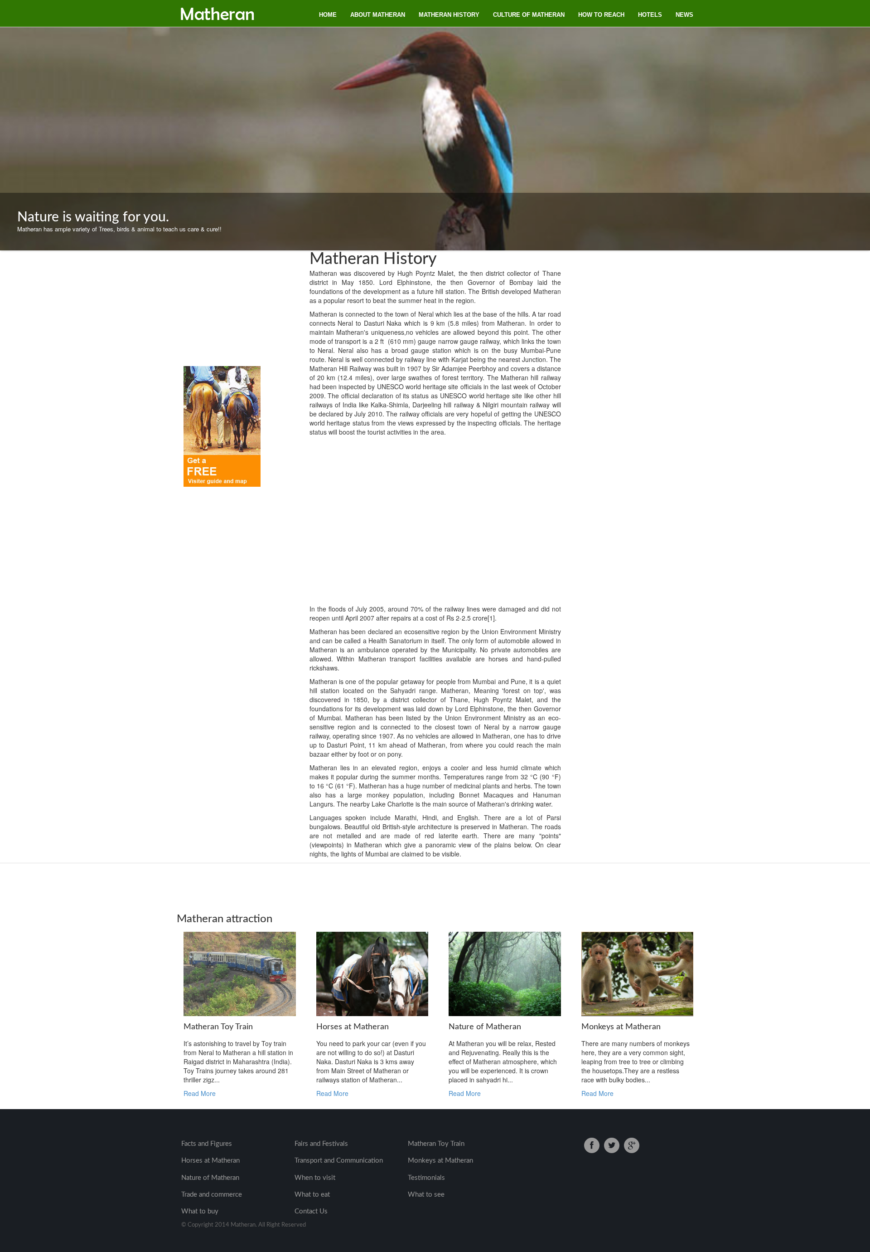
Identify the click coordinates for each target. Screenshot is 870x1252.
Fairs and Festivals (321, 1143)
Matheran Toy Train (436, 1143)
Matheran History (449, 14)
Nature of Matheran (210, 1177)
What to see (426, 1194)
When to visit (315, 1177)
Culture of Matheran (529, 14)
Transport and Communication (339, 1160)
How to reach (601, 14)
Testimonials (426, 1177)
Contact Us (311, 1211)
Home (328, 14)
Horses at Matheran (210, 1160)
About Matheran (377, 14)
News (684, 14)
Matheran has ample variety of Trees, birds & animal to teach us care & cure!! (119, 221)
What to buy (199, 1211)
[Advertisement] (211, 311)
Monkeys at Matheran (440, 1160)
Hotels (650, 14)
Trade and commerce (211, 1194)
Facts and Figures (206, 1143)
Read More (200, 1093)
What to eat (312, 1194)
